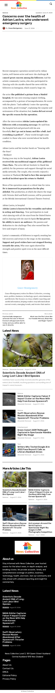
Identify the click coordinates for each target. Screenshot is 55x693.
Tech (19, 444)
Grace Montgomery (15, 28)
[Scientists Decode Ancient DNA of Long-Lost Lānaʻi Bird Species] (27, 350)
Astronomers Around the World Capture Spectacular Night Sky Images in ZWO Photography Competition (40, 527)
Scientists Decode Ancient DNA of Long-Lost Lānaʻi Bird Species (24, 374)
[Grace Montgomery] (4, 28)
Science (5, 13)
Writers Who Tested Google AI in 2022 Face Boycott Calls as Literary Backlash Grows (34, 449)
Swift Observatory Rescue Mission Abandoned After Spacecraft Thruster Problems (33, 415)
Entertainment (23, 427)
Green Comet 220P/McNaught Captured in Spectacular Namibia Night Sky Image (34, 432)
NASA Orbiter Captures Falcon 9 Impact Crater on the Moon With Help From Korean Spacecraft (34, 398)
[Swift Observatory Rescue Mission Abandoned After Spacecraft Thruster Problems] (9, 416)
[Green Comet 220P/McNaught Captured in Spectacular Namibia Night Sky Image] (9, 433)
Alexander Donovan (16, 369)
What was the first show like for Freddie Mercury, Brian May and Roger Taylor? (40, 319)
